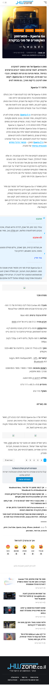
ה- (25, 114)
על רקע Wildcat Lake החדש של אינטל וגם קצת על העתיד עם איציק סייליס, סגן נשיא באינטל (33, 637)
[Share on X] (35, 47)
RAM (14, 321)
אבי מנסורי (41, 53)
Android (36, 527)
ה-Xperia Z (38, 142)
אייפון (5, 527)
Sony (24, 527)
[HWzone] (24, 2)
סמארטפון (29, 530)
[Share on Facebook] (39, 47)
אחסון (40, 328)
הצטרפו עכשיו (24, 479)
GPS (35, 358)
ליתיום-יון (36, 378)
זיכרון (44, 321)
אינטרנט (44, 530)
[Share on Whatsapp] (31, 47)
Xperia (18, 527)
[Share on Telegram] (27, 47)
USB (10, 442)
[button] (45, 2)
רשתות (43, 368)
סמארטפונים (19, 30)
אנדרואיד (37, 530)
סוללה (13, 230)
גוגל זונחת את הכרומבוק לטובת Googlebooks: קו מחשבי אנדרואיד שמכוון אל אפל (32, 596)
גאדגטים (29, 30)
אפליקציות (39, 30)
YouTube (11, 527)
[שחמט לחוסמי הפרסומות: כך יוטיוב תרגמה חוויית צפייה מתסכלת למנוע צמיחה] (9, 610)
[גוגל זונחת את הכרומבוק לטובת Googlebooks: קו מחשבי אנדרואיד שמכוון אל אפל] (9, 595)
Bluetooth (38, 361)
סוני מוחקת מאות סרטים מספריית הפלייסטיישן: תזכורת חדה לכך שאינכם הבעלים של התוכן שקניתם (26, 495)
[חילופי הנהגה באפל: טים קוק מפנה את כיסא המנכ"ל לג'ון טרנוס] (9, 624)
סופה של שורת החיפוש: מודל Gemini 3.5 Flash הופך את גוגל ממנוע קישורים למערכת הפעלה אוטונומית (31, 582)
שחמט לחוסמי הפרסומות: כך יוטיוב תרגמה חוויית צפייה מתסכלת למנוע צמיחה (33, 610)
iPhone (29, 527)
